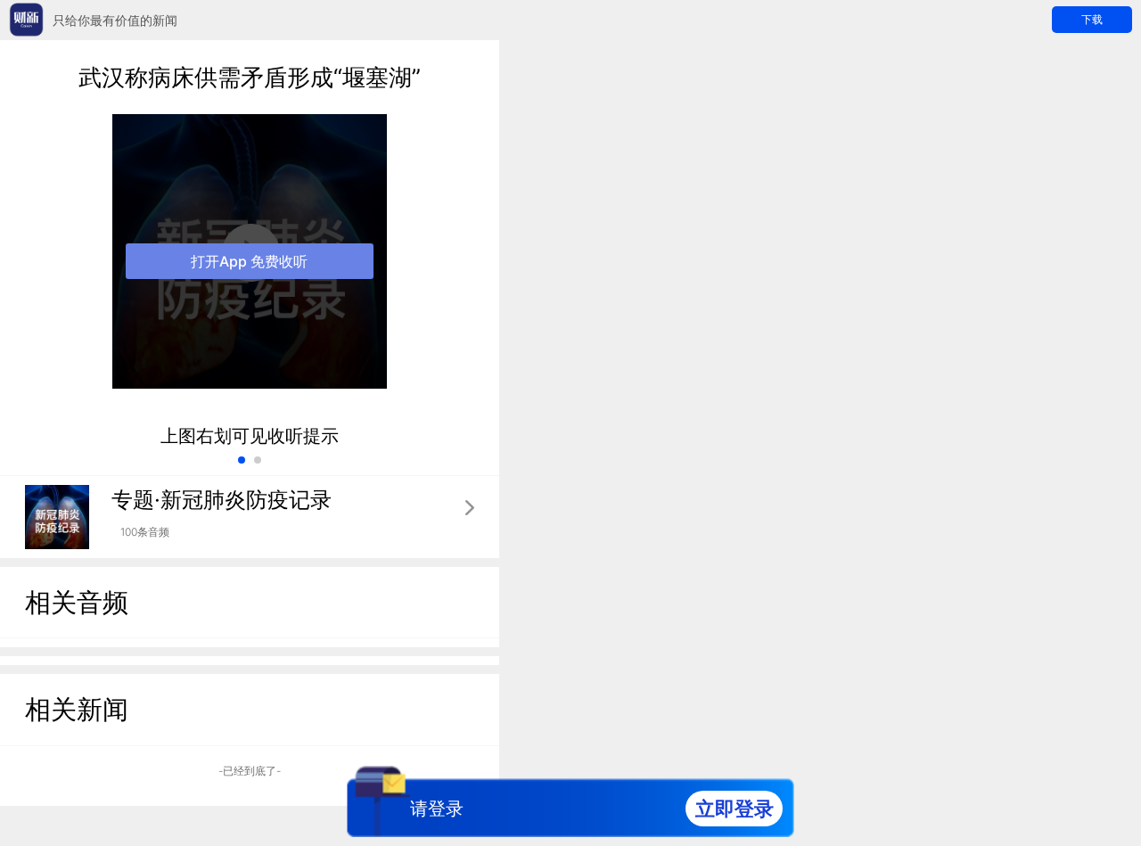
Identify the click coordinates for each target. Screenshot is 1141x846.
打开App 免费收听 (249, 261)
